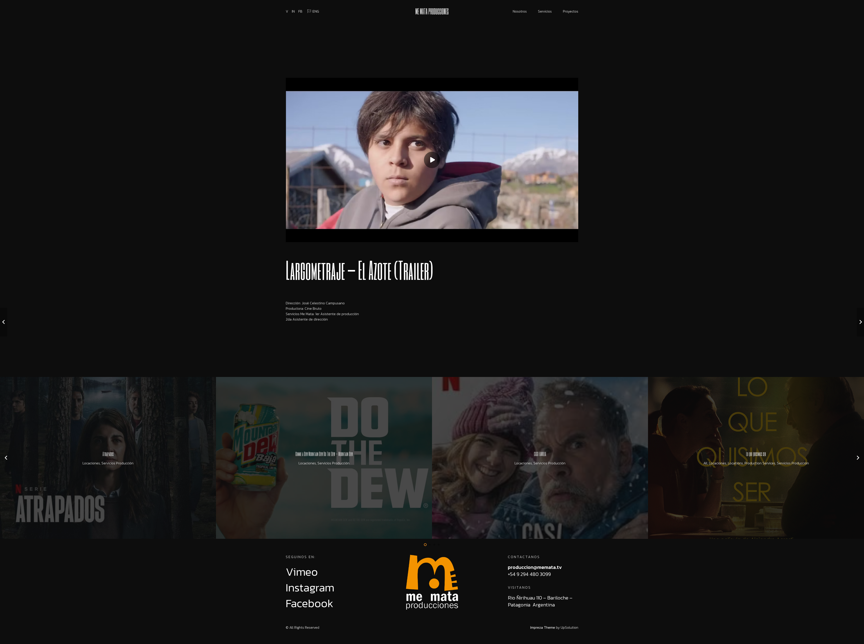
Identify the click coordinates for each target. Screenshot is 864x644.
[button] (425, 544)
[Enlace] (432, 582)
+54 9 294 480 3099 (529, 574)
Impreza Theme (542, 627)
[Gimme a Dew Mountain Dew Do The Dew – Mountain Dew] (324, 458)
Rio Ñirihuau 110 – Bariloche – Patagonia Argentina (540, 601)
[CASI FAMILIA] (540, 458)
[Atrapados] (108, 458)
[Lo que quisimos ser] (756, 458)
